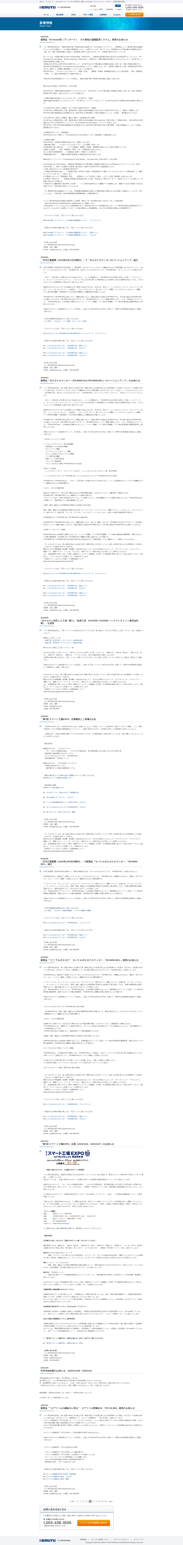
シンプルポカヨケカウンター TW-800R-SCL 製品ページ (66, 345)
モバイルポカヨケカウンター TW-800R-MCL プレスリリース (67, 923)
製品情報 (60, 14)
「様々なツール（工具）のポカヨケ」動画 (60, 812)
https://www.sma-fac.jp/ (61, 1223)
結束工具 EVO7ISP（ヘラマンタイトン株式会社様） (64, 640)
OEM (73, 14)
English (119, 9)
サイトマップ (138, 1539)
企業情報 (103, 14)
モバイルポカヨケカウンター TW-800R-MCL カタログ (65, 355)
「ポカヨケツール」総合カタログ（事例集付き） (62, 792)
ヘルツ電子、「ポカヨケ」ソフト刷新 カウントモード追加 (64, 321)
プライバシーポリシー (121, 1539)
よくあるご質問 (97, 9)
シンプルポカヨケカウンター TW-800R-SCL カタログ (65, 348)
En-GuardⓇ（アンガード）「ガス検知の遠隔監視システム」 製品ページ (71, 232)
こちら (84, 1228)
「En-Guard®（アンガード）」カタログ (59, 797)
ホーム (46, 14)
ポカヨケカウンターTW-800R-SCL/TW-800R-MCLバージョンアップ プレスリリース (75, 333)
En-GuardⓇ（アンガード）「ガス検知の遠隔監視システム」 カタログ (70, 235)
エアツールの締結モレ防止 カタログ (58, 1476)
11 (102, 1501)
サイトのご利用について (99, 1539)
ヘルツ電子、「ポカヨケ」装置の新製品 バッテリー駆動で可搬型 (67, 910)
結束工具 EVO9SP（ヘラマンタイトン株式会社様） (64, 643)
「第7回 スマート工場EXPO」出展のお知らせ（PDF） (64, 1343)
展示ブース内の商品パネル (54, 787)
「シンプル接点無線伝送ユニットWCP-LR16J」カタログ (65, 802)
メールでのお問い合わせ (93, 1523)
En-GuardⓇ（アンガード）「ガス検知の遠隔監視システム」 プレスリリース (73, 220)
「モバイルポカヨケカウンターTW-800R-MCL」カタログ (65, 807)
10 (99, 1501)
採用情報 (109, 9)
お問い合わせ (134, 15)
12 (105, 1501)
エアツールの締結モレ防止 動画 (57, 1479)
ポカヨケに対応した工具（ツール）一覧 (59, 647)
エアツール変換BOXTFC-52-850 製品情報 (60, 1474)
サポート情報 (88, 14)
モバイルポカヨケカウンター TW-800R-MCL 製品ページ (66, 353)
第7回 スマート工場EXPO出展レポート (59, 778)
